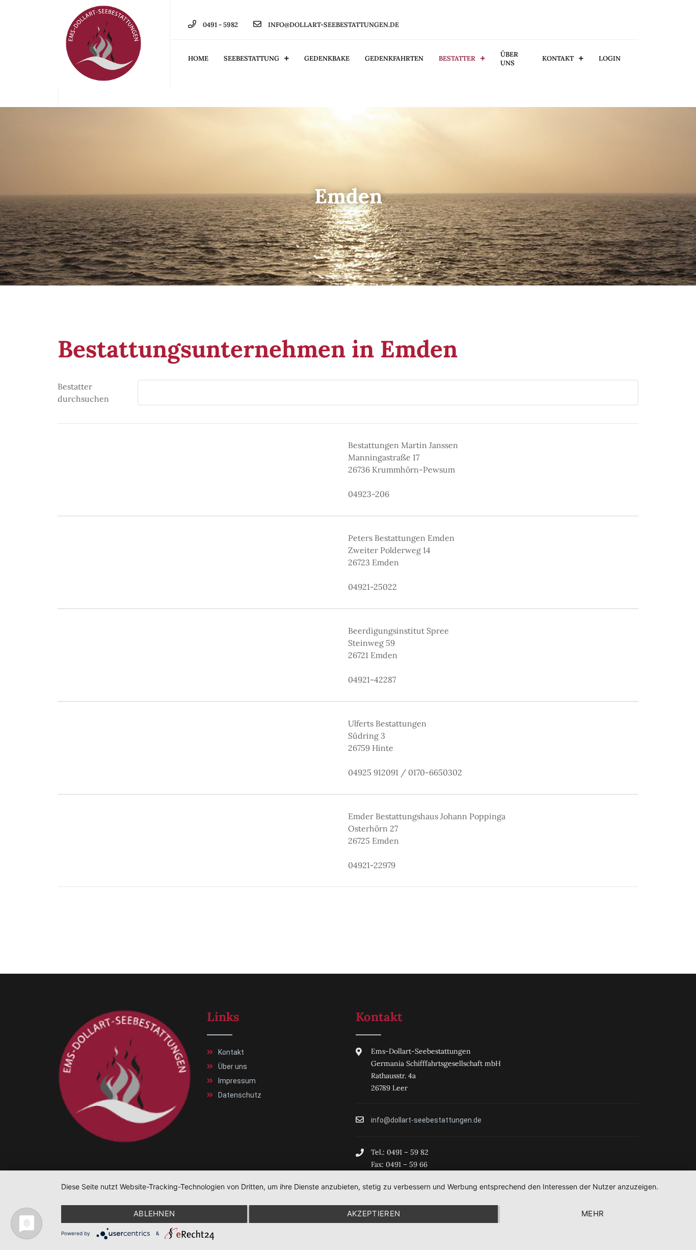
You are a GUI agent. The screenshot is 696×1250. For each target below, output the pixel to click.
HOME (198, 58)
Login (610, 58)
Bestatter (457, 58)
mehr (592, 1213)
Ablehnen (154, 1213)
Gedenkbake (327, 58)
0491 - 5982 (219, 24)
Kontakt (558, 58)
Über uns (509, 58)
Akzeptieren (373, 1213)
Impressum (237, 1081)
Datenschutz (239, 1095)
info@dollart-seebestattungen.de (332, 24)
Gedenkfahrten (394, 58)
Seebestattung (251, 58)
